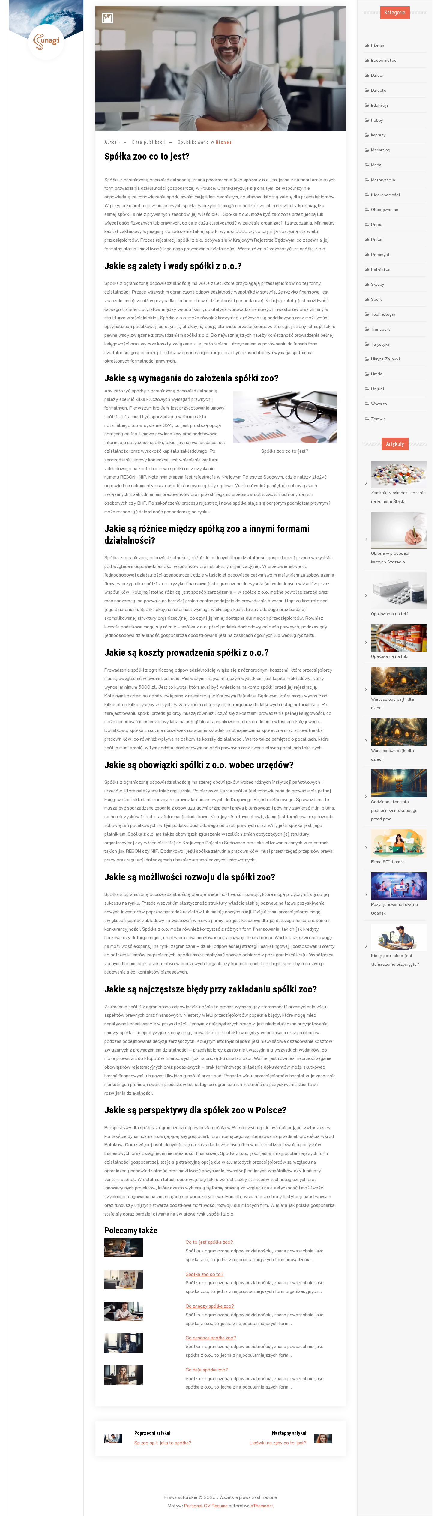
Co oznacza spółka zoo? (211, 1337)
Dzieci (377, 75)
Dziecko (378, 90)
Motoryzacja (383, 180)
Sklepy (377, 284)
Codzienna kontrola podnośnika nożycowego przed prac (394, 810)
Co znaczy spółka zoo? (210, 1306)
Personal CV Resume (206, 1505)
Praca (376, 224)
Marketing (380, 150)
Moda (376, 165)
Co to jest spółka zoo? (209, 1242)
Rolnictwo (381, 269)
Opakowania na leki (389, 613)
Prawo (376, 239)
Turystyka (380, 344)
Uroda (376, 374)
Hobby (377, 120)
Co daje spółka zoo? (207, 1369)
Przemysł (380, 254)
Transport (380, 329)
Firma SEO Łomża (388, 861)
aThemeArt (262, 1505)
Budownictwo (384, 60)
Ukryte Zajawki (385, 359)
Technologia (383, 314)
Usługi (377, 389)
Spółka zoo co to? (205, 1274)
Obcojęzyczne (384, 209)
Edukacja (380, 105)
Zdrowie (378, 419)
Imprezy (378, 135)
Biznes (224, 142)
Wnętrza (379, 404)
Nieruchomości (385, 195)
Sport (376, 299)
